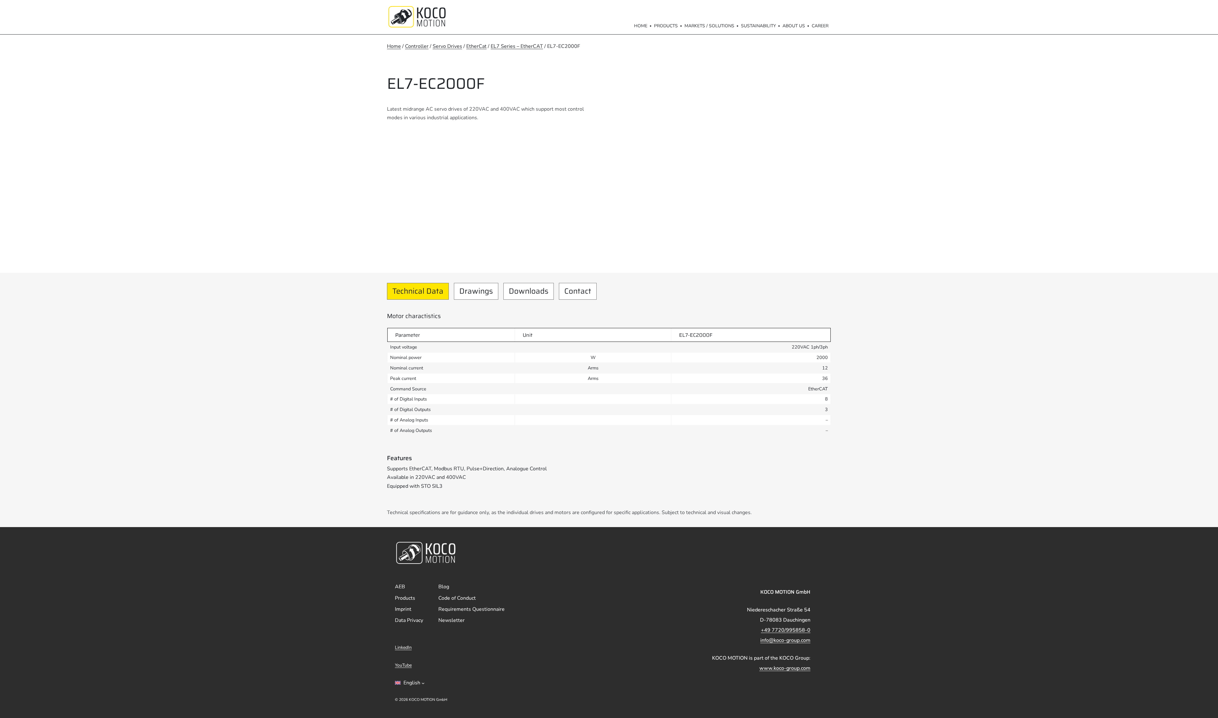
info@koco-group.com (785, 640)
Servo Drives (447, 46)
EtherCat (476, 46)
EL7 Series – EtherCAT (517, 46)
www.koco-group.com (784, 668)
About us (794, 26)
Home (640, 26)
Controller (417, 46)
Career (820, 26)
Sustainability (758, 26)
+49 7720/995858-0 (785, 630)
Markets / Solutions (709, 26)
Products (666, 26)
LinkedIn (403, 647)
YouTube (403, 665)
